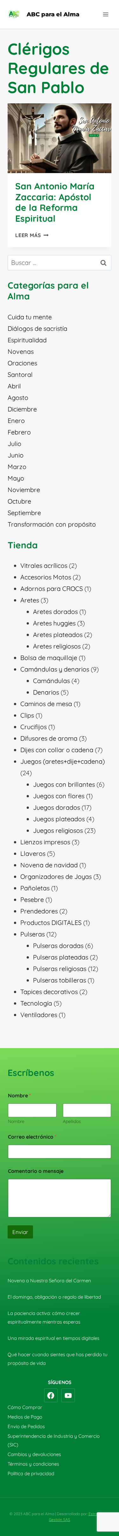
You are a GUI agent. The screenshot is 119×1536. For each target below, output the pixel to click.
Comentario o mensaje (35, 1171)
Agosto (18, 398)
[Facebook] (51, 1396)
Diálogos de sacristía (37, 328)
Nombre (16, 1121)
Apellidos (72, 1121)
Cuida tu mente (30, 317)
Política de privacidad (31, 1473)
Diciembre (22, 409)
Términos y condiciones (33, 1464)
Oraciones (22, 363)
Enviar (20, 1232)
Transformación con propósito (52, 524)
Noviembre (24, 490)
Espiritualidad (27, 340)
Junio (15, 455)
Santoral (20, 374)
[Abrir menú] (105, 14)
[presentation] (59, 138)
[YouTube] (68, 1396)
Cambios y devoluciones (34, 1454)
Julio (14, 444)
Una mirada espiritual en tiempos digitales (53, 1338)
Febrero (19, 432)
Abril (14, 386)
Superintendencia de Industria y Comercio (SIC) (54, 1440)
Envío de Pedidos (26, 1426)
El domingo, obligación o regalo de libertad (54, 1297)
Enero (16, 421)
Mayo (16, 478)
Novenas (21, 351)
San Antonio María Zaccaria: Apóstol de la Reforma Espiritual (55, 202)
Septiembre (24, 513)
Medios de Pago (25, 1417)
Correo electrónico (32, 1137)
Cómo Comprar (25, 1407)
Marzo (17, 467)
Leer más (32, 235)
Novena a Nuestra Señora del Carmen (49, 1280)
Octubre (19, 501)
